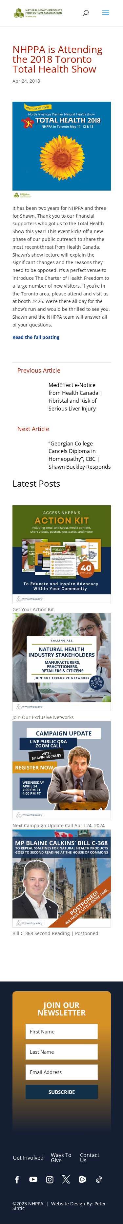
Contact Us (89, 1157)
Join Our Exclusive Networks (43, 717)
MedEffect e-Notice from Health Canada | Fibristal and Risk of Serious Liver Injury (76, 396)
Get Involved (31, 1157)
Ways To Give (61, 1157)
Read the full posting (35, 337)
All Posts (61, 954)
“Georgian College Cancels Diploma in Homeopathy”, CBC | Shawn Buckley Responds (80, 455)
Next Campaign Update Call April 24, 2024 (58, 825)
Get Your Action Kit (33, 609)
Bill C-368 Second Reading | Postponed (55, 933)
